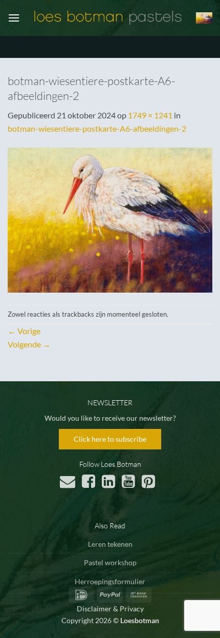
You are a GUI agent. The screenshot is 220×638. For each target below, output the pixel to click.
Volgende (29, 344)
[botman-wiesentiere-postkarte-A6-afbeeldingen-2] (110, 219)
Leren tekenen (110, 544)
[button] (14, 17)
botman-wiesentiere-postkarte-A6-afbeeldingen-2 (97, 128)
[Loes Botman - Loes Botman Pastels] (108, 18)
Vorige (24, 331)
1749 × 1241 (150, 115)
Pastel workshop (110, 562)
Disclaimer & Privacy (110, 608)
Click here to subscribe (110, 439)
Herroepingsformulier (110, 581)
